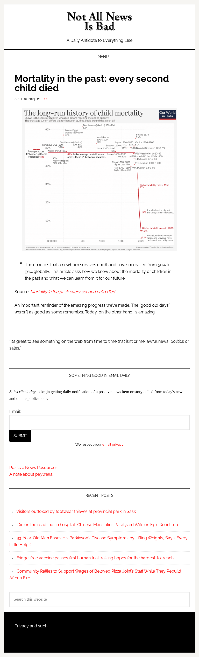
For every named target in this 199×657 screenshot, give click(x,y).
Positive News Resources (33, 467)
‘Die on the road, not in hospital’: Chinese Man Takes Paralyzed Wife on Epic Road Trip (97, 524)
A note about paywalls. (31, 474)
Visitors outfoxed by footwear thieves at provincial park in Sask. (76, 511)
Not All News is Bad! (99, 21)
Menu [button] (103, 57)
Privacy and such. (31, 626)
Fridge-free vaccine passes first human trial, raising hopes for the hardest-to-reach (95, 557)
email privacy (112, 444)
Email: (15, 411)
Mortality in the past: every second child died (72, 291)
